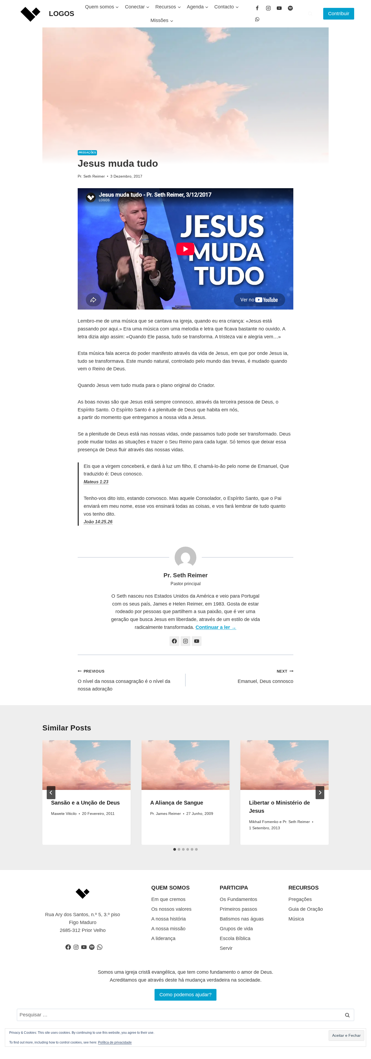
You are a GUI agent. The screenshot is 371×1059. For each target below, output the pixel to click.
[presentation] (86, 765)
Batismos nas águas (242, 919)
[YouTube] (279, 8)
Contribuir (338, 13)
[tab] (174, 849)
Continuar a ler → (216, 627)
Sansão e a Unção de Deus (85, 803)
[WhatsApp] (257, 19)
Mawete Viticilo (64, 813)
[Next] (320, 792)
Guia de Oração (305, 909)
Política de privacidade (115, 1042)
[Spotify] (290, 8)
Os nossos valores (171, 909)
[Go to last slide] (51, 792)
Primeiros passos (238, 909)
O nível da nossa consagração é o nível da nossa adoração (124, 680)
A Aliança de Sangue (176, 803)
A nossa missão (168, 928)
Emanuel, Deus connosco (265, 676)
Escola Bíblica (235, 938)
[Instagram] (268, 8)
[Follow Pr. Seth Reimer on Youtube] (197, 641)
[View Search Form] (310, 13)
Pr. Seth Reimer (91, 176)
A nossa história (168, 919)
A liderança (163, 938)
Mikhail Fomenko (263, 822)
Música (296, 919)
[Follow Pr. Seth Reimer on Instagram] (185, 641)
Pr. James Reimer (165, 813)
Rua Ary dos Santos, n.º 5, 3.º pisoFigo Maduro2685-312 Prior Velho (82, 922)
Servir (226, 948)
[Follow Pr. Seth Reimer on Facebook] (174, 641)
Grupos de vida (236, 928)
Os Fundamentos (238, 899)
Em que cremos (168, 899)
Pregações (87, 152)
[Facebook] (257, 8)
